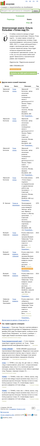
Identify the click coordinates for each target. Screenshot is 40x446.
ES (34, 1)
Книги (29, 19)
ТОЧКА (4, 376)
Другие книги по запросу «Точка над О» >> (15, 320)
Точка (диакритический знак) (12, 341)
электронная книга (27, 268)
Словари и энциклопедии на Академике (16, 7)
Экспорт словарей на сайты (7, 414)
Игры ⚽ (29, 23)
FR (37, 1)
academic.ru (7, 3)
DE (30, 1)
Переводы (11, 19)
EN (26, 1)
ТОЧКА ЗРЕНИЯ (7, 349)
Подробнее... (29, 116)
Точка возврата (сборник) (15, 254)
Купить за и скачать (23, 73)
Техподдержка (12, 409)
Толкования (20, 16)
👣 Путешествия (4, 412)
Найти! (36, 11)
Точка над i (5, 327)
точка (4, 363)
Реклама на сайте (21, 409)
